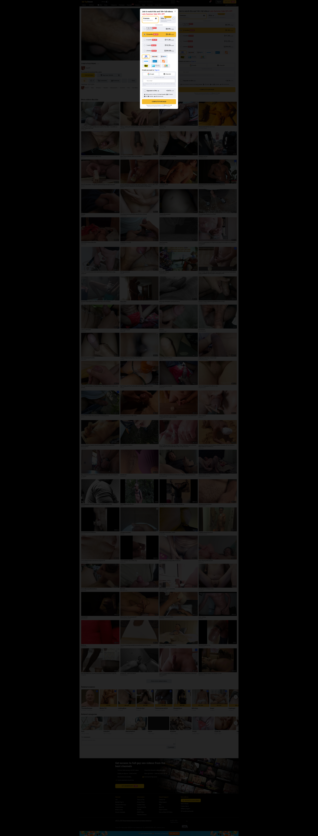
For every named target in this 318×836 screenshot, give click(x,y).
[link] (175, 11)
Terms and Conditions (165, 83)
